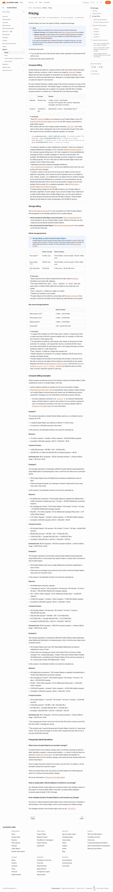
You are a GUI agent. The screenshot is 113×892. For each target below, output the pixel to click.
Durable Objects (37, 7)
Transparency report (43, 871)
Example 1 (96, 29)
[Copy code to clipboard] (82, 136)
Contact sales (16, 837)
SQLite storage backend (69, 32)
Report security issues (68, 888)
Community (65, 866)
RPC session (39, 119)
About (13, 860)
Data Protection (42, 866)
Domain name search (18, 851)
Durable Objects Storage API (41, 211)
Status (64, 843)
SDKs (40, 2)
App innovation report (69, 834)
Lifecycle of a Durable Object (41, 406)
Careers (14, 863)
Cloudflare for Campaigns (45, 840)
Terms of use (80, 888)
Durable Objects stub (49, 121)
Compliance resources (44, 860)
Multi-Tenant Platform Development (99, 846)
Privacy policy (56, 888)
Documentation (67, 860)
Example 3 (96, 34)
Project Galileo (41, 834)
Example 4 (96, 36)
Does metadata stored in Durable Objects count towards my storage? (102, 55)
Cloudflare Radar (67, 837)
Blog (63, 851)
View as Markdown (68, 17)
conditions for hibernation (43, 755)
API (36, 2)
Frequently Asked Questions (100, 40)
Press (13, 869)
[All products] (3, 7)
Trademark (89, 888)
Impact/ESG (40, 846)
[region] (57, 103)
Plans (13, 834)
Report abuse (41, 874)
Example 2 (96, 31)
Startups (14, 846)
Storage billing (96, 16)
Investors (14, 866)
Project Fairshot (42, 843)
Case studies (66, 840)
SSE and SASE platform (95, 834)
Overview (94, 11)
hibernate (72, 72)
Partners (14, 840)
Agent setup (80, 17)
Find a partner (16, 843)
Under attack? (16, 848)
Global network (16, 874)
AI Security (91, 840)
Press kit (14, 871)
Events (64, 848)
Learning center (67, 863)
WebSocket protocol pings (73, 149)
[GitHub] (97, 2)
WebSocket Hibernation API (42, 390)
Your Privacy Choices (102, 888)
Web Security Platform (95, 848)
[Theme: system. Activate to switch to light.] (101, 2)
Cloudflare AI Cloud (94, 837)
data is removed (72, 296)
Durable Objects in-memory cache (55, 364)
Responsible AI (41, 869)
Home (30, 7)
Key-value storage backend (63, 225)
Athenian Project (42, 837)
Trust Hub (40, 863)
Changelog (47, 2)
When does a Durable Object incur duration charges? (101, 44)
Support (64, 846)
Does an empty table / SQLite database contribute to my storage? (101, 49)
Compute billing (96, 13)
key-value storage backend (45, 36)
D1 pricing (74, 278)
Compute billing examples (99, 25)
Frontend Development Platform (98, 843)
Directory (31, 2)
